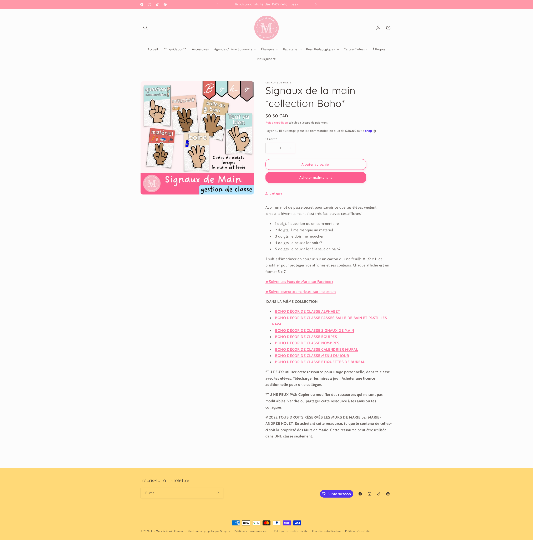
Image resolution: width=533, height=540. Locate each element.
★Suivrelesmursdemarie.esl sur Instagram (300, 291)
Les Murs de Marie (162, 531)
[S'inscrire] (218, 493)
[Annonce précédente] (217, 4)
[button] (146, 28)
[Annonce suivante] (315, 4)
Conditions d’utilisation (326, 531)
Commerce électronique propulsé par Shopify (202, 531)
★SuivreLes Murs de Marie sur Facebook (299, 281)
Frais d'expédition (276, 122)
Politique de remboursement (252, 531)
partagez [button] (276, 193)
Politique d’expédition (358, 531)
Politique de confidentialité (291, 531)
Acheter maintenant (315, 177)
